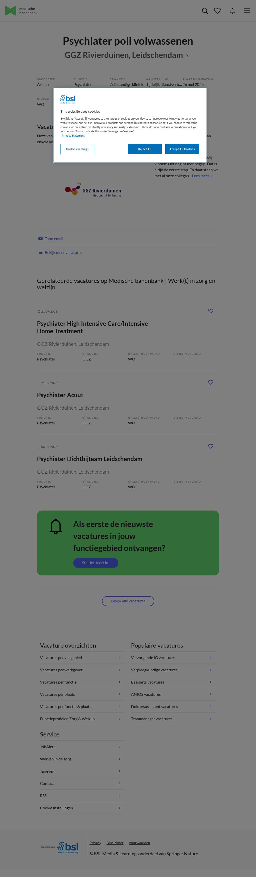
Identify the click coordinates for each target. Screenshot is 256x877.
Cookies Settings (77, 149)
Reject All (145, 149)
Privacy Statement (73, 135)
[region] (129, 125)
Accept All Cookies (182, 149)
